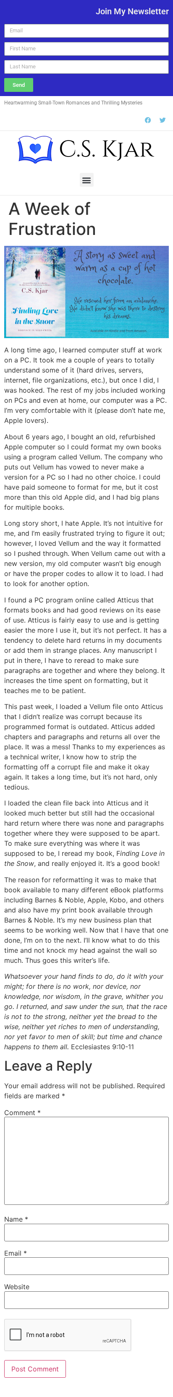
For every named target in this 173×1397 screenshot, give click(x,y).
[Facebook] (148, 120)
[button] (87, 180)
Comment (22, 1112)
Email (15, 1253)
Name (16, 1219)
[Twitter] (162, 120)
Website (16, 1286)
